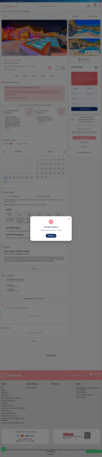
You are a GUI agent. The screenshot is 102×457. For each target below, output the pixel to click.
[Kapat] (69, 219)
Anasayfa (51, 235)
